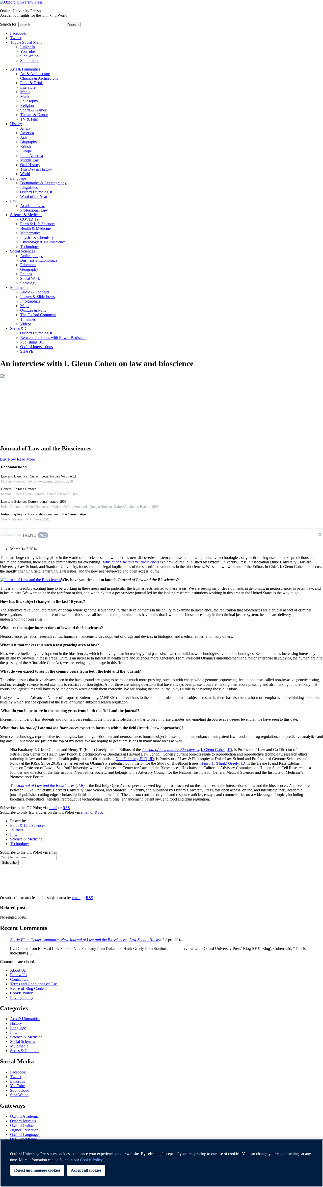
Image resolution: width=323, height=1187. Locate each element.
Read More (26, 459)
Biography (28, 142)
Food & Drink (31, 83)
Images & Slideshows (37, 296)
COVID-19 (29, 219)
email (53, 808)
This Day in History (36, 169)
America (27, 133)
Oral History (30, 165)
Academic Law (32, 205)
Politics (26, 274)
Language (18, 178)
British (25, 146)
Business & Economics (38, 260)
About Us (18, 970)
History (16, 124)
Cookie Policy (21, 993)
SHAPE (26, 351)
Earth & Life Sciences (37, 224)
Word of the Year (33, 196)
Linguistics (29, 187)
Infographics (30, 301)
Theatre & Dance (34, 114)
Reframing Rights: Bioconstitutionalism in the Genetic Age (43, 514)
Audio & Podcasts (34, 292)
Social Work (30, 278)
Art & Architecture (35, 74)
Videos (25, 324)
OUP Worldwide (23, 1139)
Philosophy (29, 101)
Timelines (28, 319)
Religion (27, 105)
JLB (80, 785)
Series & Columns (24, 328)
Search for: (8, 24)
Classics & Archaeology (39, 78)
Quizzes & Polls (33, 310)
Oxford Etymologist (36, 192)
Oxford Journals (23, 1121)
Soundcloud (29, 60)
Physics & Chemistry (37, 237)
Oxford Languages (25, 1134)
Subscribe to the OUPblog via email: (29, 852)
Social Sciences (22, 251)
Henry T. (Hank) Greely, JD (222, 763)
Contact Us (19, 979)
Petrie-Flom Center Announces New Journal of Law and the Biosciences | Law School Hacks (84, 940)
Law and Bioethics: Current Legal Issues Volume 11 (38, 476)
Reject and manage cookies (37, 1170)
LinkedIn (27, 47)
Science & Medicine (26, 215)
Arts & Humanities (25, 69)
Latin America (31, 155)
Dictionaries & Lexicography (43, 183)
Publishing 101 (32, 342)
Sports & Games (33, 110)
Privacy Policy (14, 882)
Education (28, 265)
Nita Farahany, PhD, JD (135, 759)
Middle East (29, 160)
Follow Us (18, 975)
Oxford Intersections (36, 347)
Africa (25, 128)
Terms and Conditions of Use (33, 984)
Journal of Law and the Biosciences (45, 785)
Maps (24, 306)
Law (13, 201)
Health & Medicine (35, 228)
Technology (29, 246)
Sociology (28, 283)
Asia (24, 137)
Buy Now (8, 459)
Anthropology (31, 256)
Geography (29, 269)
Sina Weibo (29, 56)
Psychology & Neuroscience (43, 242)
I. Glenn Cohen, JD (216, 749)
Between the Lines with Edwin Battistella (53, 337)
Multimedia (19, 287)
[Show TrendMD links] (320, 534)
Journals (16, 830)
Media (25, 92)
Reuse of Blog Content (28, 988)
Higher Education (24, 1130)
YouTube (27, 51)
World (25, 174)
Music (25, 96)
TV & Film (29, 119)
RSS (66, 808)
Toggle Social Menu (26, 42)
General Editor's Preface (19, 489)
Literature (28, 87)
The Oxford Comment (38, 315)
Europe (26, 151)
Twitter (15, 38)
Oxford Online (22, 1125)
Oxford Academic (24, 1116)
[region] (161, 1163)
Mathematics (30, 233)
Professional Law (34, 210)
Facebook (18, 33)
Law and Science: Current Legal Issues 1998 (33, 502)
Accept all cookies (86, 1170)
